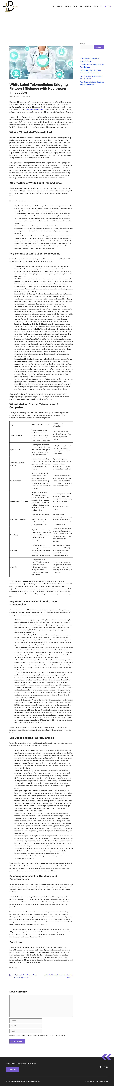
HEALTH (59, 6)
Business (68, 6)
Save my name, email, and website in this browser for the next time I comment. (38, 1035)
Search (82, 44)
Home (53, 6)
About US (98, 1081)
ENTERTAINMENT (85, 6)
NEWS (76, 6)
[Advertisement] (57, 25)
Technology (98, 6)
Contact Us (12, 1069)
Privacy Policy (89, 1081)
